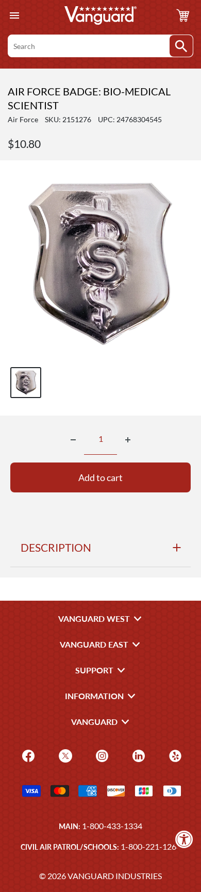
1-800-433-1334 (112, 826)
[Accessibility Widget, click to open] (184, 839)
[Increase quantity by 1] (128, 440)
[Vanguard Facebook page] (27, 755)
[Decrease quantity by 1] (73, 440)
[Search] (181, 46)
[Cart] (183, 15)
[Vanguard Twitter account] (64, 755)
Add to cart (100, 477)
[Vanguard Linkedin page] (137, 755)
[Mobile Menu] (14, 15)
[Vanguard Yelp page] (173, 755)
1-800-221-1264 (151, 846)
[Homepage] (100, 15)
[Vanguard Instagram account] (100, 755)
